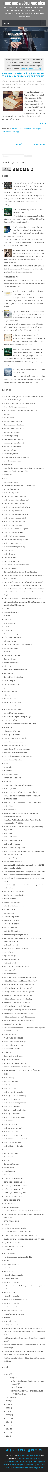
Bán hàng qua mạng (11, 436)
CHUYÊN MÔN (9, 623)
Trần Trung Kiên (8, 1462)
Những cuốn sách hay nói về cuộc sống (18, 999)
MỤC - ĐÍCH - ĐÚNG (11, 924)
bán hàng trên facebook (12, 446)
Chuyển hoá (8, 619)
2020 (8, 1415)
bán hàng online (9, 418)
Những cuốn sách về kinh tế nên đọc (17, 1006)
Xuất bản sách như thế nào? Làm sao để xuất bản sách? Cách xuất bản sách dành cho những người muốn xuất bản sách (24, 1331)
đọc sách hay (8, 673)
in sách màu (8, 771)
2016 (8, 1425)
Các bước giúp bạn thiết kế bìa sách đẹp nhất (20, 485)
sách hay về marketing (12, 1114)
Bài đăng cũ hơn (39, 144)
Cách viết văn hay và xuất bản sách (16, 565)
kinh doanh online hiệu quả (13, 840)
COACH (6, 627)
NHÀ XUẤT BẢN (10, 970)
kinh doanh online (10, 837)
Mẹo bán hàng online (11, 917)
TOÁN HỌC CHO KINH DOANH (15, 1186)
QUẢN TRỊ (7, 1052)
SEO (5, 1150)
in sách (6, 763)
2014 (8, 1432)
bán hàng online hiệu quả (13, 421)
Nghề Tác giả (8, 952)
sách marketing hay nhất (13, 1128)
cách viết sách (9, 550)
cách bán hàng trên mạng (13, 525)
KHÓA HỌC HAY (10, 789)
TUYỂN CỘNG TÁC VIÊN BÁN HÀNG (17, 1232)
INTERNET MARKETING (13, 778)
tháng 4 (12, 1397)
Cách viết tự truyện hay (12, 561)
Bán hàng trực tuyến (11, 454)
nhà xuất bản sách (10, 974)
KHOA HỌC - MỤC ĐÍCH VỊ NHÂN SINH (18, 785)
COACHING (8, 630)
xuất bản (7, 1318)
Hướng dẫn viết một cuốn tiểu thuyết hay (18, 756)
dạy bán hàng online (11, 648)
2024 (8, 1401)
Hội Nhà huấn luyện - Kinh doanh (21, 1465)
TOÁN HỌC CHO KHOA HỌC (14, 1182)
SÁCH (6, 1074)
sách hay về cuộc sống (12, 1099)
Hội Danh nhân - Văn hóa (22, 1468)
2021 (8, 1411)
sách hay (7, 1085)
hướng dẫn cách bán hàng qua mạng (17, 749)
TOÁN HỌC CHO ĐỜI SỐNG (14, 1178)
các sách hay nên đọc (11, 489)
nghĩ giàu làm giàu (10, 956)
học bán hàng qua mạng (12, 702)
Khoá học (7, 781)
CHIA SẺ (7, 616)
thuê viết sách (9, 1168)
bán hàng (7, 414)
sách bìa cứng (9, 1078)
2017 (8, 1422)
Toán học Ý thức (9, 1204)
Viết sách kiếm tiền (11, 1279)
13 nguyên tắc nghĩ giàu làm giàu (15, 407)
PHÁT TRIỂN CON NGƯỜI (13, 1038)
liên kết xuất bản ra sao (12, 902)
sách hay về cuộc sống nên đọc (15, 1103)
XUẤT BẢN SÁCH (10, 1321)
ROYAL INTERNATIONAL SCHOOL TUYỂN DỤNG (22, 1070)
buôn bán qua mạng (11, 482)
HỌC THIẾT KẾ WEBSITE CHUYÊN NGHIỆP (20, 724)
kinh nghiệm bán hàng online (14, 848)
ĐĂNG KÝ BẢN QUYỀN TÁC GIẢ (15, 670)
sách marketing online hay (13, 1135)
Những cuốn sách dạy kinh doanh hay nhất (19, 984)
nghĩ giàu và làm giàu (11, 959)
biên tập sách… (9, 475)
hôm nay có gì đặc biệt (12, 735)
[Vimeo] (32, 1450)
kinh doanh (8, 833)
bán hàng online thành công (14, 428)
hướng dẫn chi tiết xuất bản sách (15, 753)
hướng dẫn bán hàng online (14, 742)
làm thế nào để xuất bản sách (14, 891)
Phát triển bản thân (10, 1034)
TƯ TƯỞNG (8, 1250)
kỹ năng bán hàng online (13, 858)
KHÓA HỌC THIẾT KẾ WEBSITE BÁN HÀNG (20, 792)
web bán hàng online (11, 1307)
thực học (7, 1175)
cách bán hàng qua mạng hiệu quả (16, 514)
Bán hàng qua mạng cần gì (13, 439)
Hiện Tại (7, 695)
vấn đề (6, 1261)
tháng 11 (13, 1378)
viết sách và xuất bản (11, 1296)
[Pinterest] (18, 1450)
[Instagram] (21, 1450)
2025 (8, 1374)
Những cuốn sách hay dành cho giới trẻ (18, 988)
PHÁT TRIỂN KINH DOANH (14, 1045)
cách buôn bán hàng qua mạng (15, 536)
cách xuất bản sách (10, 568)
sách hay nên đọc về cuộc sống (15, 1096)
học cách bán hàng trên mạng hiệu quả (17, 717)
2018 (8, 1418)
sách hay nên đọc (10, 1088)
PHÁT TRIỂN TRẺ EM (12, 1049)
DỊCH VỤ (7, 652)
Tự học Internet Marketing (13, 1246)
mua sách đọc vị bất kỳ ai (13, 920)
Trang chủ (18, 144)
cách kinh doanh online (12, 543)
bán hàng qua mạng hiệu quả (14, 443)
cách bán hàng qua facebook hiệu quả (17, 507)
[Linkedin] (25, 1450)
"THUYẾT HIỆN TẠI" (11, 277)
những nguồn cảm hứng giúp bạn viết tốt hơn (20, 1010)
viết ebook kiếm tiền (11, 1264)
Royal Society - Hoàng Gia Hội (29, 1458)
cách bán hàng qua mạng (13, 511)
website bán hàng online (13, 1310)
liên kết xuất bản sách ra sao (14, 906)
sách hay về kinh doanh (12, 1106)
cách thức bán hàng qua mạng (14, 547)
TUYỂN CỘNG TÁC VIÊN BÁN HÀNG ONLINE (20, 1235)
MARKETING (9, 913)
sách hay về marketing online (15, 1117)
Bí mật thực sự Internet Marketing (16, 457)
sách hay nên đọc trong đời (13, 1092)
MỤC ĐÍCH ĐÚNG (10, 927)
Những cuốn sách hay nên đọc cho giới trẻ (19, 992)
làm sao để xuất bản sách (13, 861)
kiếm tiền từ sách (10, 810)
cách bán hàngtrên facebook (14, 532)
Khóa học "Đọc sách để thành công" (25, 335)
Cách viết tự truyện (10, 557)
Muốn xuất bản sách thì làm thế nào (16, 948)
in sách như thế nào (11, 774)
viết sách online (9, 1292)
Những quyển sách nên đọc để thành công (19, 1020)
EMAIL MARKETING (11, 684)
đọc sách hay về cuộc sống (13, 677)
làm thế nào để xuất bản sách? (14, 895)
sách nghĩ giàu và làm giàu (13, 1146)
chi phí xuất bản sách (19, 81)
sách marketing (9, 1121)
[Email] (40, 1450)
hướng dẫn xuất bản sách (13, 760)
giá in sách (8, 688)
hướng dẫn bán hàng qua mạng (15, 745)
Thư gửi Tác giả (9, 1171)
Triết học (7, 1225)
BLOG (6, 478)
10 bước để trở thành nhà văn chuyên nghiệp (19, 403)
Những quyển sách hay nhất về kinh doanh (19, 1017)
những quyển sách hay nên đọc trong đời (18, 1013)
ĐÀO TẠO (7, 666)
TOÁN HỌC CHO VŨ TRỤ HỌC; (15, 1193)
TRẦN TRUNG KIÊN (11, 1221)
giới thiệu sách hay (10, 691)
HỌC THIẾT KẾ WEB (11, 720)
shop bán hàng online (11, 1153)
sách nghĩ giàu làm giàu (12, 1142)
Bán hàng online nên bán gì (14, 425)
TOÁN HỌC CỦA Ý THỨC (13, 1196)
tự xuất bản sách (9, 1253)
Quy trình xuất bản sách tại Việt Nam (17, 1067)
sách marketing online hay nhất (15, 1139)
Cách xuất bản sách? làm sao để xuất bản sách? (21, 572)
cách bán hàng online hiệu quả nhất (16, 500)
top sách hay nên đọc (11, 1207)
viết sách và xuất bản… (12, 1303)
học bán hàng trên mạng (12, 706)
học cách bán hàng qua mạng (14, 713)
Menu (6, 23)
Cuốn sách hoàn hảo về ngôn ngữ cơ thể (18, 645)
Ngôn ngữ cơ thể (10, 963)
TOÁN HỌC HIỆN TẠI (12, 1200)
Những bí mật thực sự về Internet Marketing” (20, 981)
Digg (17, 132)
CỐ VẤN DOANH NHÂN (12, 637)
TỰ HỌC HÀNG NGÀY (12, 1243)
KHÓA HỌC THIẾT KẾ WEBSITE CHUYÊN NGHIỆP (22, 802)
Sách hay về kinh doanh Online (15, 1110)
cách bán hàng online (11, 493)
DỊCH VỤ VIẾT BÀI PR (12, 655)
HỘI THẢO (8, 727)
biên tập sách (8, 464)
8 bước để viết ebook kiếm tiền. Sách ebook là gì (21, 410)
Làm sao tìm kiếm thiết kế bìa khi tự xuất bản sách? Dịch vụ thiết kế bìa (23, 75)
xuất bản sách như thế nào (13, 1325)
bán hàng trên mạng (11, 450)
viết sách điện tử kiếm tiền (13, 1275)
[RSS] (36, 1450)
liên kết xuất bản (10, 899)
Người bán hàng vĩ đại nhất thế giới (16, 966)
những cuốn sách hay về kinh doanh (17, 1002)
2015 (8, 1429)
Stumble (8, 132)
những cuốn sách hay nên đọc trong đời (18, 995)
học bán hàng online (11, 699)
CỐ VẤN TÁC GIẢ (10, 641)
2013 (8, 1436)
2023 (8, 1404)
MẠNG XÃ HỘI (9, 909)
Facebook (17, 129)
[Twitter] (7, 1450)
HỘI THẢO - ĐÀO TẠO (12, 731)
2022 (8, 1408)
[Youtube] (29, 1450)
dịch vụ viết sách (10, 659)
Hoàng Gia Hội (37, 1468)
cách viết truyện (9, 554)
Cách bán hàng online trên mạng (15, 503)
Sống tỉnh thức (9, 1157)
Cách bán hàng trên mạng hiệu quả (16, 529)
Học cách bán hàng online (13, 709)
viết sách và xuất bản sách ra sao (15, 1300)
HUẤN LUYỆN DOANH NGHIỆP (15, 738)
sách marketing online (12, 1132)
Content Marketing (11, 634)
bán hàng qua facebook (12, 432)
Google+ (37, 129)
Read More (42, 123)
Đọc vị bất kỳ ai (9, 681)
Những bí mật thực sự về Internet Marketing (20, 977)
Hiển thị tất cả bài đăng (31, 68)
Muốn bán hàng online (12, 931)
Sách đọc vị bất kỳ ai (11, 1081)
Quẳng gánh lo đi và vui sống (14, 1056)
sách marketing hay (11, 1124)
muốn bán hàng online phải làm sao (16, 935)
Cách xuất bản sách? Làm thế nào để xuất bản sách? (22, 598)
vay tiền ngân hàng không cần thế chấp (18, 1257)
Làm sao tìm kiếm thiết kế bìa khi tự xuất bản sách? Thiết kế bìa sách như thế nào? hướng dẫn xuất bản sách (23, 84)
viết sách (7, 1268)
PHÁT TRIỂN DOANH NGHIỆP (15, 1041)
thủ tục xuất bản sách (11, 1164)
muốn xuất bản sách (11, 945)
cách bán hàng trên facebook (14, 521)
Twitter (28, 129)
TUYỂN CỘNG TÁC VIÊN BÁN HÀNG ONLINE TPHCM (24, 1239)
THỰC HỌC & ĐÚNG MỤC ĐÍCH (24, 3)
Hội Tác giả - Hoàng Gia (24, 1462)
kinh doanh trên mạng (12, 844)
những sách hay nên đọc (12, 1024)
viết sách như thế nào (11, 1282)
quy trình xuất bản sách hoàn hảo (15, 1063)
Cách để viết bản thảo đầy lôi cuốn (16, 539)
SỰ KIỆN (7, 1160)
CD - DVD (7, 609)
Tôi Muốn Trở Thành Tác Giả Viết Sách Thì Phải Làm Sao (24, 1211)
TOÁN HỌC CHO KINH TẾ (13, 1189)
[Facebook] (10, 1450)
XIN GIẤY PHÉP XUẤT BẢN (14, 1314)
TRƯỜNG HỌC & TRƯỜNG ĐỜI (15, 1228)
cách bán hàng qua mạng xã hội (15, 518)
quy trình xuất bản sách (12, 1059)
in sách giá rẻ (8, 767)
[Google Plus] (14, 1450)
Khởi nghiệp (8, 806)
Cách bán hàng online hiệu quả (15, 496)
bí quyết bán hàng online (12, 461)
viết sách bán (8, 1271)
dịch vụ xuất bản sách (11, 663)
